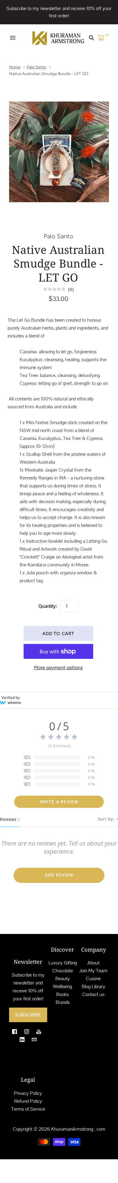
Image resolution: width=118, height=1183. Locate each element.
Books (62, 994)
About (93, 963)
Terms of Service (28, 1109)
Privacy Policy (28, 1093)
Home (14, 66)
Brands (63, 1002)
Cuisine (93, 978)
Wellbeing (62, 986)
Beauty (62, 978)
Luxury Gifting (62, 963)
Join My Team (93, 970)
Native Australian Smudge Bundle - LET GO (48, 73)
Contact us (93, 994)
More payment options (58, 667)
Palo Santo (36, 66)
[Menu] (12, 37)
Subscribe (28, 1015)
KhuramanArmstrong (72, 1129)
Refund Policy (28, 1101)
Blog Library (93, 986)
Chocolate (62, 970)
